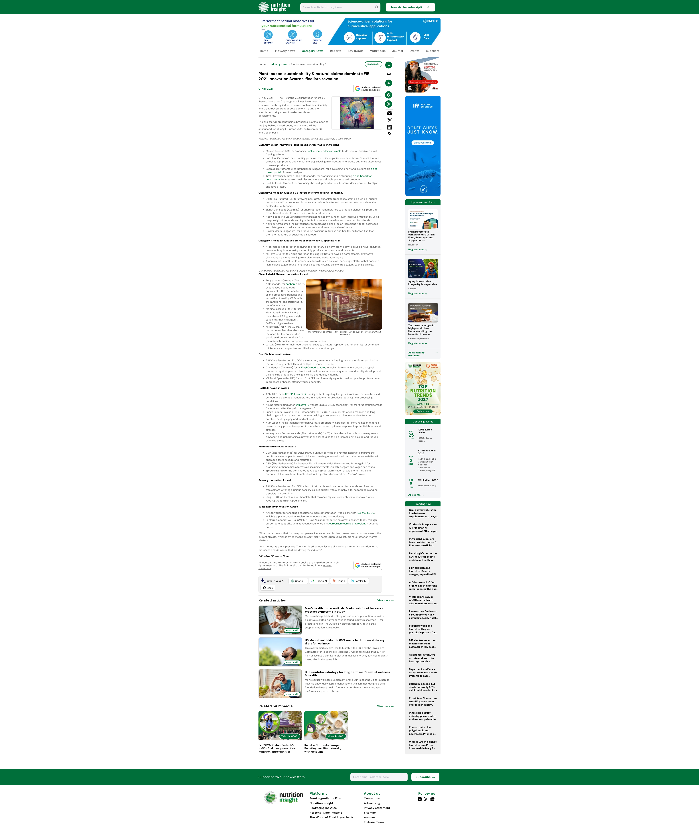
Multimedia (378, 51)
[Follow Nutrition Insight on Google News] (433, 800)
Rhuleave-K (302, 404)
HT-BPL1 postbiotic (296, 394)
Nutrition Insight (321, 803)
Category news (312, 51)
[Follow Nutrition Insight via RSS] (426, 800)
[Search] (377, 7)
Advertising (372, 803)
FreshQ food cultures (313, 367)
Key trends (355, 51)
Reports (335, 51)
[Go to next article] (389, 104)
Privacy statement (377, 808)
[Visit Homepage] (274, 13)
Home (264, 51)
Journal (397, 51)
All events (414, 494)
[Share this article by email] (389, 114)
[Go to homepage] (283, 803)
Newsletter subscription (408, 7)
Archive (369, 817)
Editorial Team (374, 822)
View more (383, 600)
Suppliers (432, 51)
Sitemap (370, 812)
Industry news (285, 51)
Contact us (372, 798)
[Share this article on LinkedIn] (389, 127)
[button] (298, 581)
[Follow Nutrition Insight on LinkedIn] (420, 800)
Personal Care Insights (326, 812)
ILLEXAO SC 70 (365, 512)
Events (414, 51)
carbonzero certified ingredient (347, 523)
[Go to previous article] (389, 95)
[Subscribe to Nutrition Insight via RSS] (389, 135)
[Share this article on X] (389, 120)
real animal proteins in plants (324, 151)
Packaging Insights (323, 808)
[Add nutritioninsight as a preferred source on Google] (368, 88)
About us (372, 793)
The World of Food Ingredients (332, 817)
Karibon (290, 283)
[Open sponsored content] (349, 44)
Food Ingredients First (326, 798)
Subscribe (423, 777)
